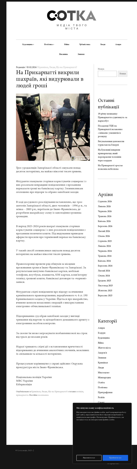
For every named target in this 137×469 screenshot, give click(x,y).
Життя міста (104, 348)
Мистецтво (103, 373)
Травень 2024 (104, 256)
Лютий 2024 (104, 271)
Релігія (101, 397)
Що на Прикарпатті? (66, 67)
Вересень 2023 (105, 295)
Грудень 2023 (104, 281)
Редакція (20, 67)
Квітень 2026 (104, 221)
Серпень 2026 (105, 201)
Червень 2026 (105, 211)
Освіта (101, 382)
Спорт (101, 402)
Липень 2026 (104, 206)
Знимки (81, 54)
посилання (43, 395)
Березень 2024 (105, 266)
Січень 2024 (104, 276)
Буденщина (27, 44)
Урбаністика (84, 44)
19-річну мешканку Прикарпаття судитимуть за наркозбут (112, 117)
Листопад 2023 (105, 286)
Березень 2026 (105, 226)
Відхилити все (89, 458)
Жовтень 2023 (105, 291)
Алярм (118, 44)
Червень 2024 (105, 251)
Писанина (63, 54)
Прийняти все (115, 458)
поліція (79, 392)
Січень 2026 (104, 236)
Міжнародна (104, 378)
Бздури (101, 333)
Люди (102, 44)
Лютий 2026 (104, 231)
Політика (48, 44)
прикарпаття (22, 395)
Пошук (101, 69)
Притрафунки (105, 392)
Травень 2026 (104, 216)
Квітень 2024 (104, 261)
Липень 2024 (104, 246)
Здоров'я (102, 353)
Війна (66, 44)
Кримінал (43, 67)
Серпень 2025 (105, 241)
